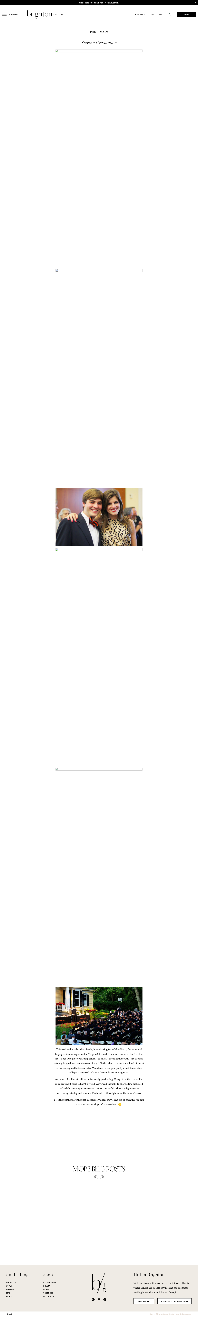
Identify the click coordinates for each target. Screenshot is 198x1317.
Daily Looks (156, 14)
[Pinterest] (93, 1299)
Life (8, 1293)
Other (93, 32)
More (9, 1296)
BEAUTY (46, 1286)
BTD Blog (13, 14)
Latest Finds (49, 1283)
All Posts (11, 1283)
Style (9, 1286)
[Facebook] (105, 1299)
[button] (169, 14)
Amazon (10, 1289)
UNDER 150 (48, 1293)
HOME (46, 1289)
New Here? (140, 14)
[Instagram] (99, 1299)
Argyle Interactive (183, 1314)
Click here (84, 3)
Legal (9, 1314)
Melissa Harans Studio (165, 1314)
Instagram (48, 1296)
